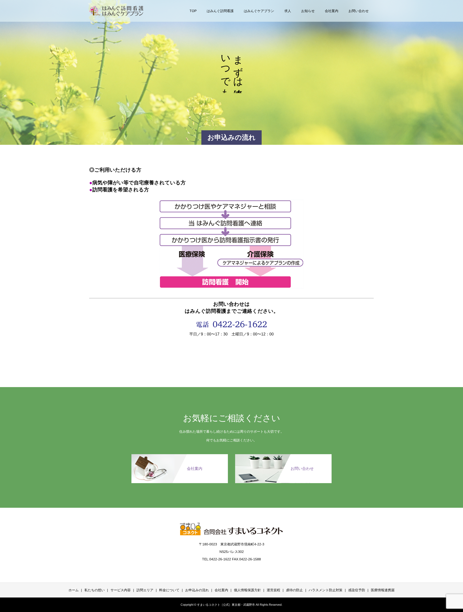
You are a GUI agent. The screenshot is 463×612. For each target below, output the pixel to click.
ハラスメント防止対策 (325, 590)
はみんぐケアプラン (259, 11)
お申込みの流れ (197, 590)
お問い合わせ (358, 11)
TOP (193, 11)
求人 (287, 11)
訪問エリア (144, 590)
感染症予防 (356, 590)
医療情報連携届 (383, 590)
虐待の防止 (294, 590)
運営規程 (273, 590)
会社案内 (331, 11)
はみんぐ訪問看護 (220, 11)
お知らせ (308, 11)
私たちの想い (94, 590)
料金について (169, 590)
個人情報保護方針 (247, 590)
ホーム (73, 590)
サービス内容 (120, 590)
